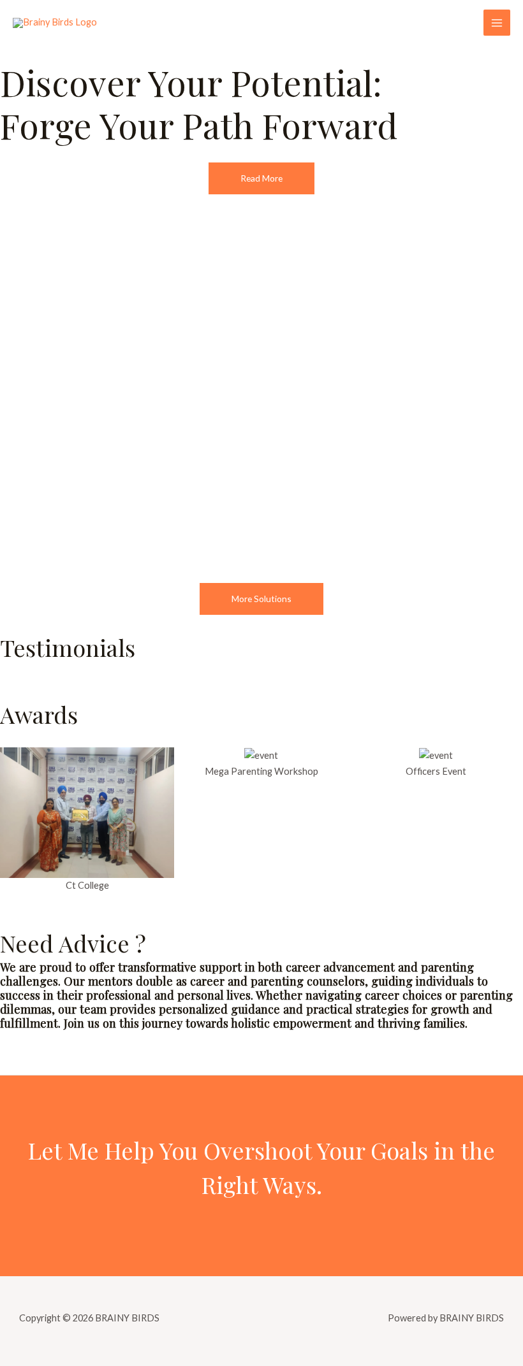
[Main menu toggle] (496, 23)
